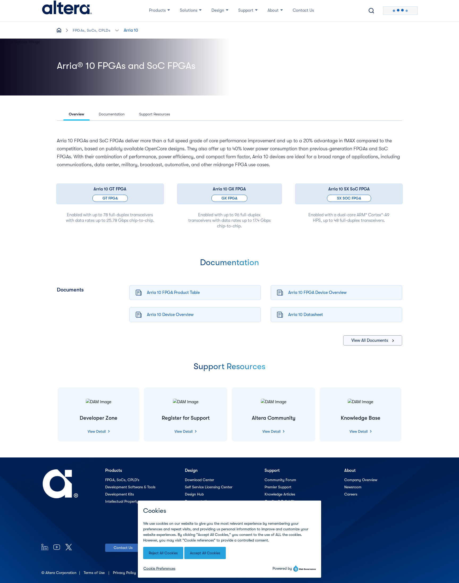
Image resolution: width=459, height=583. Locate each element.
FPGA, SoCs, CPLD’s (122, 480)
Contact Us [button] (303, 10)
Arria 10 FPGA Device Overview (317, 292)
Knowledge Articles (280, 494)
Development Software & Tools (130, 487)
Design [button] (217, 10)
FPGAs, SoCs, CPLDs (91, 30)
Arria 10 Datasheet (305, 314)
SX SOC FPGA (349, 198)
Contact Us (123, 547)
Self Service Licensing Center (208, 487)
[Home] (66, 10)
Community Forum (280, 480)
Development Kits (119, 494)
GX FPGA (229, 198)
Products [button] (157, 10)
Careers (350, 494)
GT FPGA (110, 198)
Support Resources (154, 114)
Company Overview (360, 480)
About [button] (273, 10)
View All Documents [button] (369, 340)
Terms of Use (95, 572)
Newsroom (353, 487)
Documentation (112, 114)
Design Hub (194, 494)
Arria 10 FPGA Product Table (173, 292)
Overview (76, 114)
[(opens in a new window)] (44, 547)
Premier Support (278, 487)
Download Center (199, 480)
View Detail (97, 431)
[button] (117, 30)
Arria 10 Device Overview (170, 314)
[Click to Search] (371, 10)
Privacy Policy (125, 572)
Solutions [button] (188, 10)
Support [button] (245, 10)
